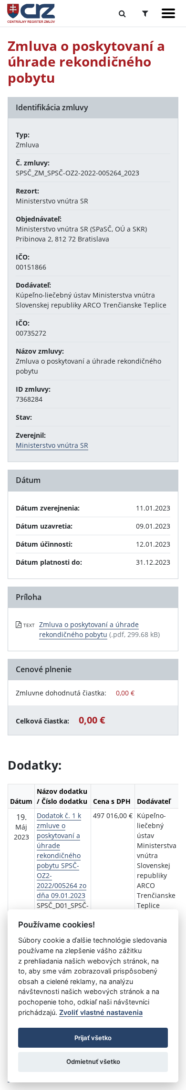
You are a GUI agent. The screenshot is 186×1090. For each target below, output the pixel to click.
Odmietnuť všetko (93, 1061)
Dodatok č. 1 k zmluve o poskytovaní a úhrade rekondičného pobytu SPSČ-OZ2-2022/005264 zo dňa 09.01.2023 (61, 855)
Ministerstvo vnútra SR (52, 445)
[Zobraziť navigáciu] (168, 13)
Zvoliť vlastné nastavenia (101, 1012)
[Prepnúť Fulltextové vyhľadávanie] (122, 13)
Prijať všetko (93, 1038)
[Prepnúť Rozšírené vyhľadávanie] (145, 13)
